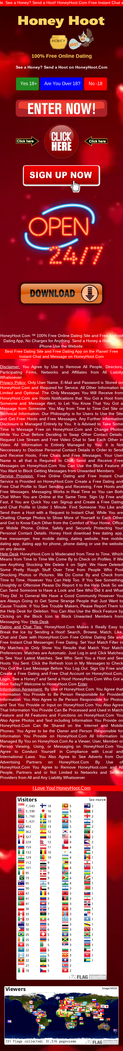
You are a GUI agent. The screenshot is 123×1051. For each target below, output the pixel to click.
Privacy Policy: (13, 382)
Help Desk (39, 621)
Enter (83, 684)
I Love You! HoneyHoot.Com (61, 788)
